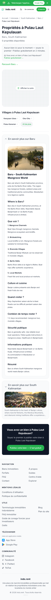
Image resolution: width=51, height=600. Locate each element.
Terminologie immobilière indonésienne (14, 509)
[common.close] (47, 3)
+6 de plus (26, 124)
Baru (39, 18)
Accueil (5, 18)
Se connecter (29, 9)
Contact (5, 481)
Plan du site (43, 511)
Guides (32, 473)
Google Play (39, 3)
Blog (40, 507)
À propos (33, 469)
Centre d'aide (35, 477)
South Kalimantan (28, 18)
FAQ (4, 477)
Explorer (33, 481)
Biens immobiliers (10, 469)
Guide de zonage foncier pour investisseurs (16, 520)
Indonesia (14, 18)
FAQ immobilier (9, 514)
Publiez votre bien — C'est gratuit (25, 448)
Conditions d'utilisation (12, 492)
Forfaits (5, 473)
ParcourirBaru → (10, 64)
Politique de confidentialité (14, 496)
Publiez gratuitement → (14, 58)
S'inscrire (41, 9)
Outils (4, 525)
